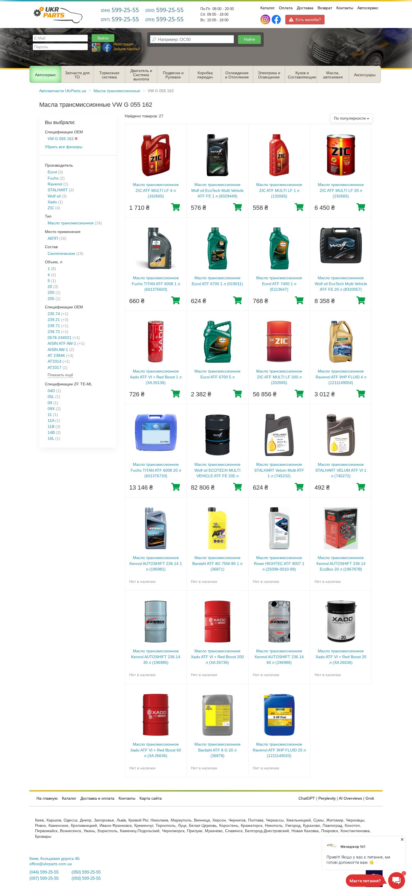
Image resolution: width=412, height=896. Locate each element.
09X (51, 409)
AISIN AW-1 (58, 350)
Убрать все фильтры (63, 147)
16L (51, 438)
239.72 (54, 332)
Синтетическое (61, 254)
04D (51, 391)
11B (51, 427)
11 (50, 415)
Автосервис (367, 8)
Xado (52, 202)
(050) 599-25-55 (86, 872)
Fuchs (53, 178)
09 (50, 403)
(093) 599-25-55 (86, 878)
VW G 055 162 (61, 139)
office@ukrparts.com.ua (50, 864)
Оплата (286, 8)
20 (50, 287)
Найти (249, 39)
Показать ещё (60, 375)
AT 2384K (56, 355)
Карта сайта (151, 798)
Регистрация (124, 44)
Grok (369, 798)
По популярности (350, 118)
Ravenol (55, 184)
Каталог (267, 8)
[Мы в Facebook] (276, 19)
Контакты (344, 8)
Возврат (325, 8)
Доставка (305, 8)
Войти (103, 38)
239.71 (54, 326)
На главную (47, 798)
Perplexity (327, 798)
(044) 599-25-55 (44, 872)
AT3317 (54, 368)
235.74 (54, 314)
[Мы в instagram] (265, 19)
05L (51, 397)
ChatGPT (306, 798)
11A (51, 420)
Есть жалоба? (308, 19)
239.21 (54, 320)
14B (51, 432)
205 (51, 299)
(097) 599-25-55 (44, 878)
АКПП (53, 238)
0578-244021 (59, 338)
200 (51, 292)
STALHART (58, 190)
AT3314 (54, 361)
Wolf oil (54, 196)
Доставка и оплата (97, 798)
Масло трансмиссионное (71, 223)
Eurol (52, 172)
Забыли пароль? (127, 49)
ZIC (51, 208)
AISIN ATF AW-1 (62, 343)
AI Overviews (350, 798)
